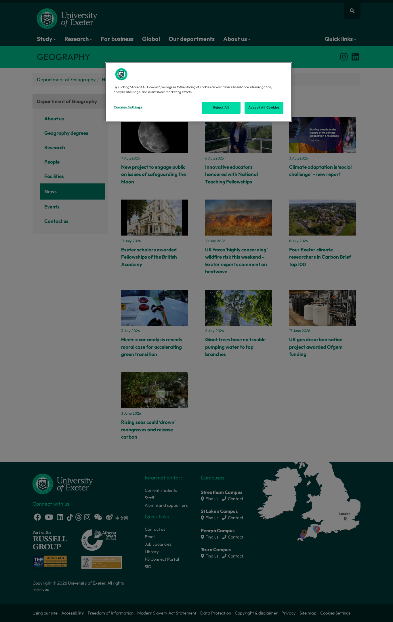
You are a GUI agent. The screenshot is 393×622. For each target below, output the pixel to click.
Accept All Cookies (263, 107)
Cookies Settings (128, 107)
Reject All (221, 107)
